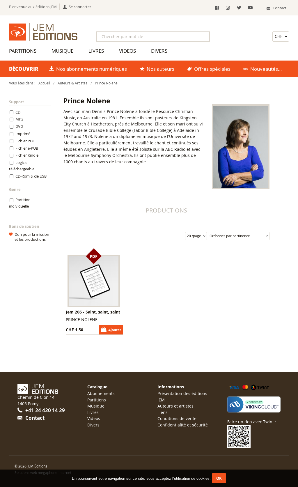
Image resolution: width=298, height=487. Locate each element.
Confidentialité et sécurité (182, 425)
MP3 (19, 119)
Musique (62, 50)
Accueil (44, 83)
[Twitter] (239, 8)
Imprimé (22, 133)
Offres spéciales (212, 68)
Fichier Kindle (26, 155)
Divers (159, 50)
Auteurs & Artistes (72, 83)
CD (17, 112)
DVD (19, 126)
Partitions (22, 50)
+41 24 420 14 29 (45, 410)
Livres (96, 50)
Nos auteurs (160, 68)
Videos (127, 50)
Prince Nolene (106, 83)
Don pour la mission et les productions (32, 237)
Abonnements (101, 393)
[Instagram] (228, 8)
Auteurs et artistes (175, 406)
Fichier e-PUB (26, 148)
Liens (162, 412)
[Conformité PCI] (254, 404)
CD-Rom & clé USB (31, 176)
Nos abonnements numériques (91, 68)
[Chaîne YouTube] (250, 8)
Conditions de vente (176, 418)
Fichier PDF (25, 141)
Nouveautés (264, 68)
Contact (35, 418)
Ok (219, 478)
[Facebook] (217, 8)
